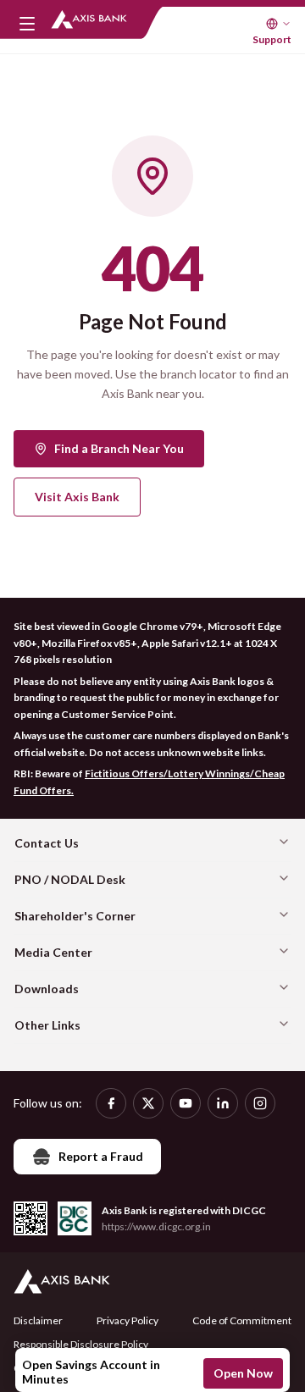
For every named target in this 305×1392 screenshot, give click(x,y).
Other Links (47, 1025)
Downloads (46, 988)
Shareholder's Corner (75, 916)
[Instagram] (260, 1103)
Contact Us (46, 843)
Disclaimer (38, 1320)
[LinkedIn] (223, 1103)
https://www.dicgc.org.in (156, 1226)
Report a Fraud (100, 1156)
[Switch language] (278, 24)
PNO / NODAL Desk (69, 879)
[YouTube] (185, 1103)
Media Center (53, 952)
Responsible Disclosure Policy (81, 1344)
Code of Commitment (241, 1320)
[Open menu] (27, 23)
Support (271, 39)
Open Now (243, 1373)
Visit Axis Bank (77, 496)
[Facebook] (111, 1103)
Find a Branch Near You (119, 448)
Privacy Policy (127, 1320)
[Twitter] (148, 1103)
